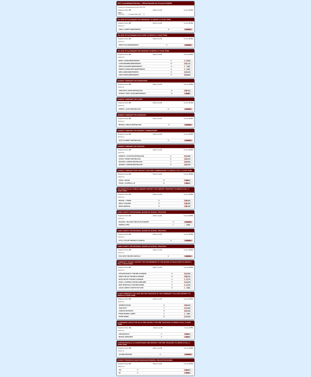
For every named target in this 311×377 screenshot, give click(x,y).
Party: (119, 14)
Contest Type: (134, 14)
